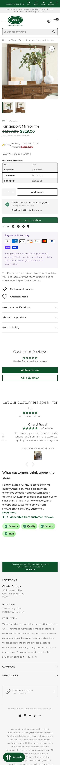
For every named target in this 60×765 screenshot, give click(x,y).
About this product (14, 317)
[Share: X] (18, 226)
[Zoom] (52, 48)
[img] (30, 413)
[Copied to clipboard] (28, 226)
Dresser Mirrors (26, 40)
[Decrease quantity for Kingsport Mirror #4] (4, 192)
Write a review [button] (30, 370)
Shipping (6, 135)
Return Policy (10, 327)
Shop (13, 40)
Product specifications (16, 307)
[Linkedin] (39, 715)
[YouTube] (30, 715)
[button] (28, 464)
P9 (3, 121)
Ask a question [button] (30, 377)
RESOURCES (10, 675)
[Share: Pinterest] (24, 226)
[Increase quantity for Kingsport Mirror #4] (13, 192)
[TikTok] (34, 715)
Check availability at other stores (27, 210)
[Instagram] (25, 715)
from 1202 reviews (30, 416)
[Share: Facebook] (13, 226)
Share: (5, 226)
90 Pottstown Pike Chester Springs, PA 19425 (13, 594)
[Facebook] (20, 715)
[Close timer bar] (57, 2)
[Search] (54, 31)
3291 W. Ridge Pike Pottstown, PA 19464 (13, 610)
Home (5, 40)
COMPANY (8, 666)
